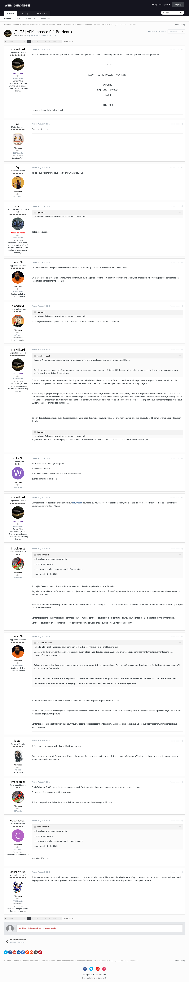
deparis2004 (17, 872)
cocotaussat (17, 820)
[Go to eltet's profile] (18, 223)
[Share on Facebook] (10, 952)
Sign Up (178, 4)
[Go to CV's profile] (18, 139)
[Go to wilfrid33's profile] (18, 473)
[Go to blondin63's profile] (18, 321)
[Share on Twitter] (6, 952)
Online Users (30, 19)
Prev (11, 41)
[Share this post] (182, 49)
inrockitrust (18, 548)
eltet (18, 206)
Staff (18, 19)
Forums (7, 19)
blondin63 (18, 306)
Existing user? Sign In (160, 5)
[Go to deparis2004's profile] (18, 887)
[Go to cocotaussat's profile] (18, 835)
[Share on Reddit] (27, 952)
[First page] (6, 41)
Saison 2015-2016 (48, 36)
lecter (17, 740)
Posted (41, 49)
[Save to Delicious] (23, 952)
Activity (25, 13)
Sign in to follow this (158, 31)
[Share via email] (36, 952)
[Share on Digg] (19, 952)
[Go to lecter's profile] (18, 756)
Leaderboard (45, 19)
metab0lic (18, 262)
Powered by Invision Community (94, 978)
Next (54, 41)
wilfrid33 (18, 458)
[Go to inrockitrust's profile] (18, 563)
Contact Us (101, 975)
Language (88, 975)
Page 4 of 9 (68, 41)
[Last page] (60, 41)
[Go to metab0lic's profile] (18, 277)
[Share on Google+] (14, 952)
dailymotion (77, 503)
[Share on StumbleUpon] (31, 952)
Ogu (17, 167)
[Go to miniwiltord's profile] (8, 33)
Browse (10, 13)
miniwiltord (21, 36)
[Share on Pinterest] (40, 952)
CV (18, 123)
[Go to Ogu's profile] (18, 182)
